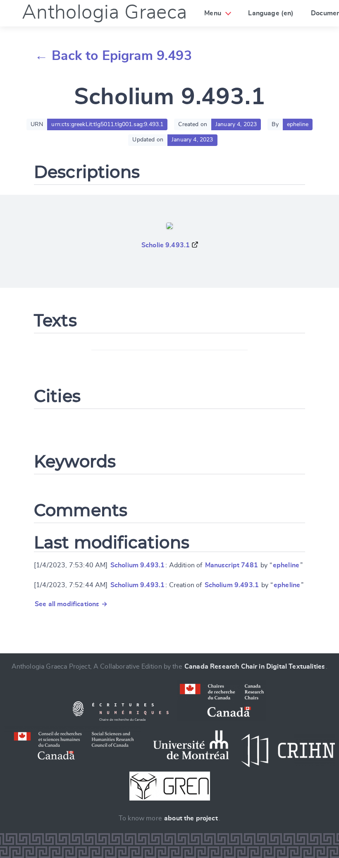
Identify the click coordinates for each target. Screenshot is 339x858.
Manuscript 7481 (231, 565)
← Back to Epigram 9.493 (113, 55)
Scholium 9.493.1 (137, 565)
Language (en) (271, 13)
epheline (286, 565)
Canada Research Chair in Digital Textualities (254, 666)
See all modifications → (71, 604)
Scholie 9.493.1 (165, 245)
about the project (191, 818)
